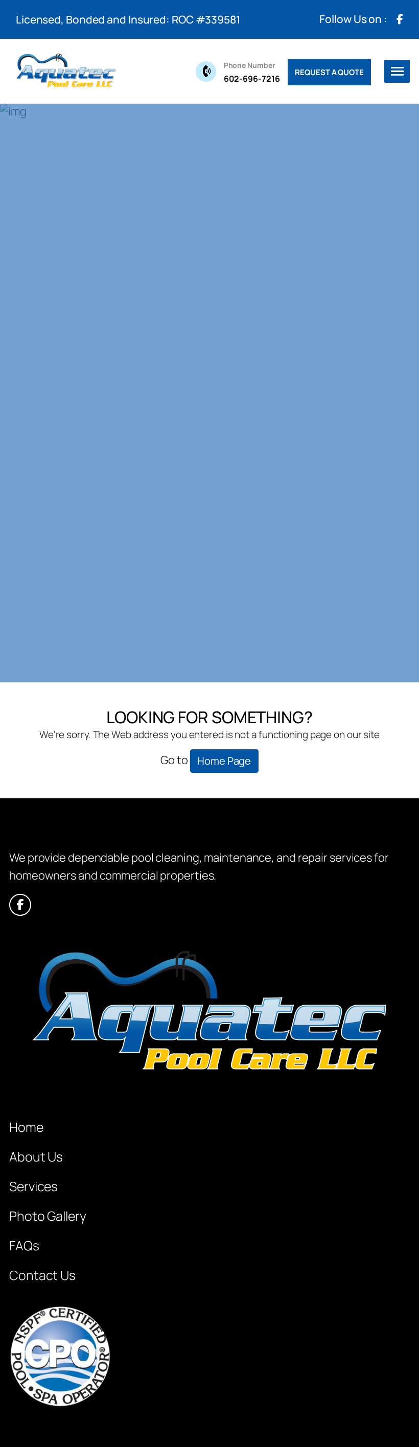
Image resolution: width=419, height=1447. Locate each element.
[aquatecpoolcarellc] (65, 71)
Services (33, 1186)
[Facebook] (399, 19)
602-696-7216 (252, 72)
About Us (36, 1157)
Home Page (224, 761)
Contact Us (42, 1275)
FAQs (24, 1245)
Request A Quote (329, 72)
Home (26, 1127)
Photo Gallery (47, 1216)
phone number (249, 65)
